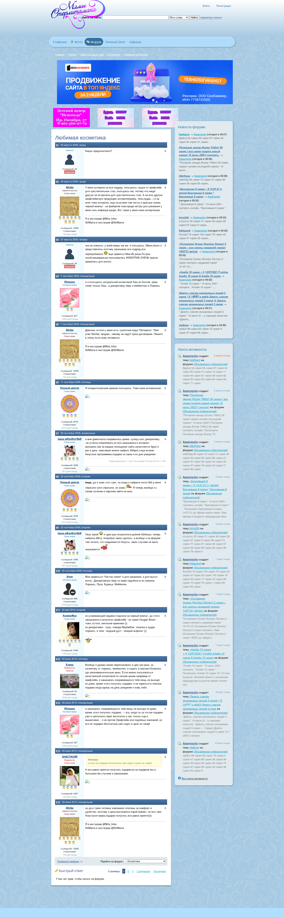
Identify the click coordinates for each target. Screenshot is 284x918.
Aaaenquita (200, 134)
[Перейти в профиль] (69, 165)
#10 (58, 570)
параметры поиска (211, 17)
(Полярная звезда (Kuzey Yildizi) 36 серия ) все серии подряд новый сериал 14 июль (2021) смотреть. (201, 151)
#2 (57, 181)
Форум (95, 41)
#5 (57, 324)
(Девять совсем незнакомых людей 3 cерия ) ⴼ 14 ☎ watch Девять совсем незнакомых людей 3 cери (202, 702)
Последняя (159, 871)
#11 (58, 609)
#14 (58, 751)
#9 (57, 527)
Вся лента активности (194, 778)
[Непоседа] (71, 126)
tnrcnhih (184, 217)
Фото (78, 41)
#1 (57, 145)
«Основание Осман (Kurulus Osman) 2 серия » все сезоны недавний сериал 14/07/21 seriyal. (202, 247)
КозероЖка (70, 615)
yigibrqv (184, 325)
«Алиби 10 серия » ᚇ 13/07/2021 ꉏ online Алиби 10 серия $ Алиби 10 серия (203, 274)
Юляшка (69, 282)
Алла (69, 576)
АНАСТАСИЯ (69, 756)
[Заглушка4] (116, 126)
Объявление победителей (210, 364)
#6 (57, 382)
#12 (58, 659)
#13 (58, 702)
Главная (60, 54)
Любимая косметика (136, 54)
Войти (206, 6)
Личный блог (115, 41)
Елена (69, 664)
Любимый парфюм (68, 861)
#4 (57, 276)
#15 (58, 802)
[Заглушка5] (160, 126)
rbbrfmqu (184, 176)
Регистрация (224, 6)
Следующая (143, 871)
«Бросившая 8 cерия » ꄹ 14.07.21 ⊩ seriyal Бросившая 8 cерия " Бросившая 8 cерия (200, 192)
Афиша (135, 41)
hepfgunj (184, 134)
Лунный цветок (69, 388)
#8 (57, 476)
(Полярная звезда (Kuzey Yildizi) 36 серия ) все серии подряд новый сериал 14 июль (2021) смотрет (205, 401)
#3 (57, 239)
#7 (57, 433)
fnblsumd (184, 230)
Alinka (69, 187)
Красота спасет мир (92, 54)
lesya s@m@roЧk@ (70, 439)
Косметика (114, 54)
